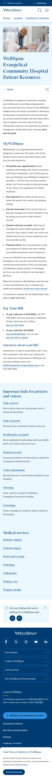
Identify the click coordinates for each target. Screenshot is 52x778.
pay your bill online (15, 325)
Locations (18, 18)
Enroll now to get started (35, 288)
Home (10, 89)
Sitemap (7, 737)
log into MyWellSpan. (16, 334)
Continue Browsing (14, 772)
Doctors (6, 18)
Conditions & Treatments (37, 18)
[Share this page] (47, 89)
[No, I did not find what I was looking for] (19, 618)
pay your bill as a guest (17, 337)
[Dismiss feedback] (45, 608)
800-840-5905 (36, 699)
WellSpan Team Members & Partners (26, 715)
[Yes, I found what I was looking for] (12, 618)
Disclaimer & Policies (13, 723)
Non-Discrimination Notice (15, 730)
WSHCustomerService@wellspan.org (20, 365)
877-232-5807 (37, 702)
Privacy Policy (22, 765)
